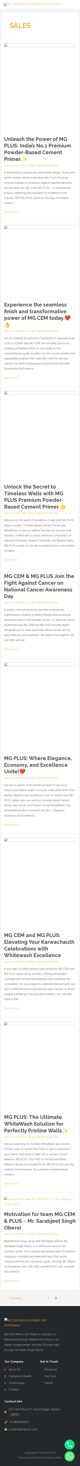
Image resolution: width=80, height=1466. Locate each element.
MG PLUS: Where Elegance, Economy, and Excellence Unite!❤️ (38, 764)
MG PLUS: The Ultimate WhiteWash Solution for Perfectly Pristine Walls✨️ (36, 1123)
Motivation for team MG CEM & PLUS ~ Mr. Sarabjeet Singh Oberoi (40, 1220)
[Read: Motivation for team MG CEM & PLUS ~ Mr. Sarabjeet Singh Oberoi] (40, 1201)
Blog (31, 165)
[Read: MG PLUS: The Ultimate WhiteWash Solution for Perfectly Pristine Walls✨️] (40, 1065)
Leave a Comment (15, 165)
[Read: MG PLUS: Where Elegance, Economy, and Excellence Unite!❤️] (40, 706)
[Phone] (70, 1445)
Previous (13, 1298)
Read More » (11, 212)
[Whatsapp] (70, 1456)
